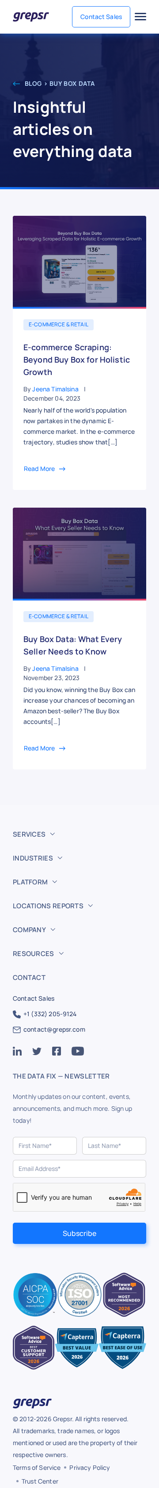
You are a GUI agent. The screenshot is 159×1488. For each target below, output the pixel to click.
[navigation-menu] (140, 17)
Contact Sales (101, 16)
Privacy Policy (89, 1467)
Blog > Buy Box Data (59, 83)
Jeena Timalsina (55, 389)
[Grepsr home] (31, 16)
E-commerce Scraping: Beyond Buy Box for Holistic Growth (76, 359)
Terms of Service (37, 1467)
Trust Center (40, 1481)
